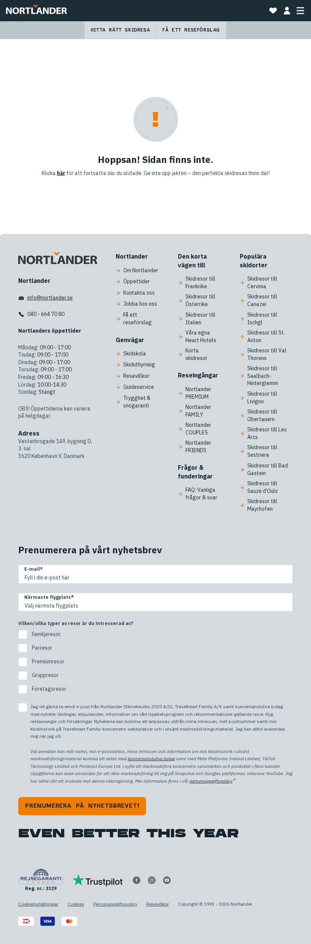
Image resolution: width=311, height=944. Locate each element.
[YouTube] (166, 880)
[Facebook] (136, 880)
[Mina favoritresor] (273, 10)
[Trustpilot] (97, 880)
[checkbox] (155, 662)
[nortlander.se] (57, 259)
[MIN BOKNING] (286, 10)
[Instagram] (151, 880)
